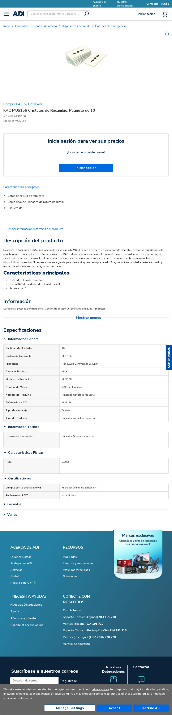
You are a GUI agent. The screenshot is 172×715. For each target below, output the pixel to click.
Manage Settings (70, 708)
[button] (169, 357)
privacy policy (100, 689)
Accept (114, 708)
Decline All (151, 708)
